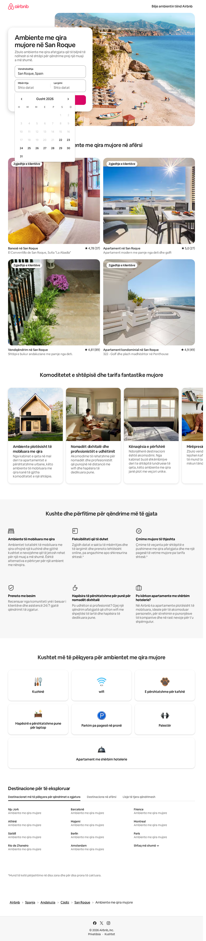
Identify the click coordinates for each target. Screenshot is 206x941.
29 (60, 148)
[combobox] (50, 73)
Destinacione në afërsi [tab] (101, 797)
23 (68, 140)
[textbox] (32, 87)
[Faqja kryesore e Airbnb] (18, 6)
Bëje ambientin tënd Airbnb (172, 6)
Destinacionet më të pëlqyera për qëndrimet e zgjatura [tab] (44, 797)
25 (29, 148)
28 (52, 148)
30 (68, 148)
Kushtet (110, 934)
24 (21, 148)
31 (21, 156)
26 (37, 148)
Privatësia (94, 934)
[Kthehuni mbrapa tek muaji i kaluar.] (22, 99)
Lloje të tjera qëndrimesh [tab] (139, 797)
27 (44, 148)
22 (60, 140)
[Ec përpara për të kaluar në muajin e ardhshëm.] (68, 99)
